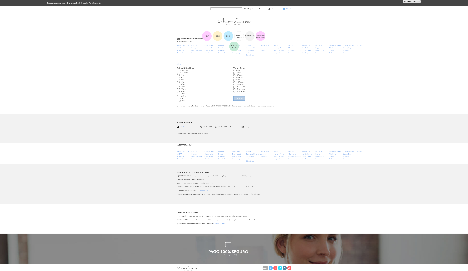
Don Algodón (237, 154)
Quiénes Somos (258, 9)
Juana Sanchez (348, 45)
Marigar (346, 50)
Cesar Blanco (209, 151)
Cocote (207, 53)
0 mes (238, 70)
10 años (183, 94)
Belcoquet (194, 48)
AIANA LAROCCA (183, 45)
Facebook (235, 127)
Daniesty (221, 156)
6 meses (239, 77)
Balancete (180, 50)
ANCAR (179, 48)
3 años (182, 77)
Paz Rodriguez (307, 48)
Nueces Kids (306, 45)
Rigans (345, 53)
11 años (182, 96)
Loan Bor (263, 156)
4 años (182, 80)
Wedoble (332, 48)
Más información (94, 3)
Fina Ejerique (237, 53)
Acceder (275, 9)
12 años (182, 98)
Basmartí (180, 53)
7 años (182, 86)
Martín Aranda (279, 50)
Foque (248, 151)
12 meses (183, 70)
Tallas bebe (239, 68)
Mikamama (292, 48)
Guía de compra (202, 190)
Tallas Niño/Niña (185, 68)
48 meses (240, 91)
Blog (265, 268)
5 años (182, 82)
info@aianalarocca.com (188, 127)
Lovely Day (347, 48)
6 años (182, 84)
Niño (228, 36)
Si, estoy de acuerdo (411, 1)
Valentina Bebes (335, 45)
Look (249, 35)
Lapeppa (263, 154)
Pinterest (275, 268)
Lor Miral (263, 53)
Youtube (289, 268)
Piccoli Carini (306, 50)
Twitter (280, 268)
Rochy (359, 45)
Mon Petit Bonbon (294, 50)
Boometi (194, 53)
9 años (182, 91)
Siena (317, 53)
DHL (331, 53)
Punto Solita (319, 50)
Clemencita (209, 154)
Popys (317, 48)
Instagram (248, 127)
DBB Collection (223, 53)
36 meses (240, 89)
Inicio (234, 20)
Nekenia (291, 53)
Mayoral (277, 53)
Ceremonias (260, 36)
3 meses (239, 75)
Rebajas (234, 47)
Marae (276, 45)
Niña (207, 36)
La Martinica (264, 151)
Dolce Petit (236, 151)
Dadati (220, 154)
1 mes (238, 72)
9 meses (239, 80)
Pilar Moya (305, 53)
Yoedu (331, 50)
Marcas (239, 36)
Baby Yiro (194, 45)
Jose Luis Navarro (252, 154)
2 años (182, 75)
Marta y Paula (279, 48)
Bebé (217, 36)
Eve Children (236, 156)
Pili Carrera (319, 45)
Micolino (291, 45)
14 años (183, 101)
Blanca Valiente (196, 50)
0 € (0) (288, 9)
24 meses (240, 86)
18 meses (183, 72)
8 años (182, 89)
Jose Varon (250, 156)
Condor (221, 151)
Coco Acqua (209, 156)
